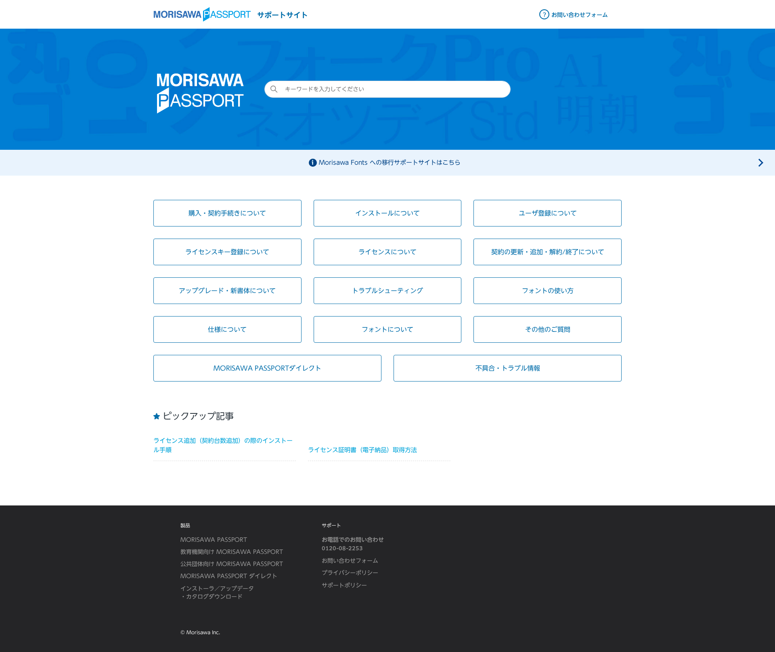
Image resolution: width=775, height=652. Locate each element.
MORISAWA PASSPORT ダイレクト (228, 576)
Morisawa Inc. (203, 632)
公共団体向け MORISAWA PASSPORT (231, 564)
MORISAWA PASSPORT (213, 540)
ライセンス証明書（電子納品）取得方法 (362, 450)
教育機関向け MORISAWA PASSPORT (231, 552)
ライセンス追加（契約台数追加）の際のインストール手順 (223, 445)
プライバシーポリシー (350, 573)
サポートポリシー (344, 585)
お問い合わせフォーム (350, 561)
